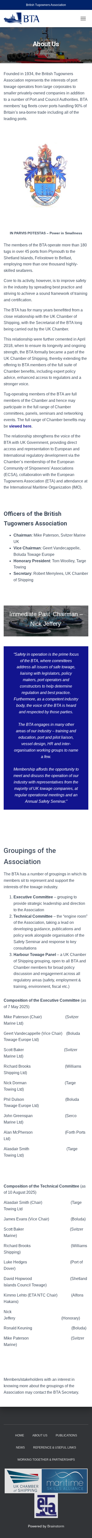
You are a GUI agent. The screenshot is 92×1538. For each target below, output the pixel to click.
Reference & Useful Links (54, 1447)
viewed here (20, 426)
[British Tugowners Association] (23, 18)
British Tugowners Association (46, 5)
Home (19, 1435)
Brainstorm (55, 1526)
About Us (39, 1435)
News (20, 1447)
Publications (66, 1435)
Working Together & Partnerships (46, 1459)
